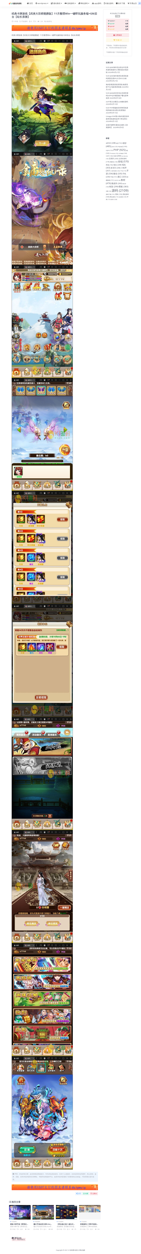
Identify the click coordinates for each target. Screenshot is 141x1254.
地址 (117, 165)
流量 (108, 191)
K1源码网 (71, 1250)
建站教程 (56, 3)
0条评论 (49, 21)
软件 (114, 199)
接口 (122, 176)
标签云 (77, 1250)
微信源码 (109, 3)
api (119, 143)
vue (117, 155)
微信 (117, 173)
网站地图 (82, 1250)
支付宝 (117, 180)
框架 (113, 186)
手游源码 (24, 21)
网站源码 (84, 3)
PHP (119, 150)
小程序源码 (115, 171)
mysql (122, 146)
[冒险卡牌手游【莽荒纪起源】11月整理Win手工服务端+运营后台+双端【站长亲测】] (20, 1212)
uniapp (123, 153)
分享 (79, 1193)
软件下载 (121, 3)
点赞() (94, 1193)
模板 (123, 186)
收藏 (86, 1193)
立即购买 (118, 35)
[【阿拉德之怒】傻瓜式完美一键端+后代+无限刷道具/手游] (66, 1212)
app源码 (98, 3)
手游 (113, 177)
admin (111, 143)
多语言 (116, 168)
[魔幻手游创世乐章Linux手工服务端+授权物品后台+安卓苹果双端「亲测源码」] (43, 1212)
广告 (123, 171)
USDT (109, 156)
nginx (109, 150)
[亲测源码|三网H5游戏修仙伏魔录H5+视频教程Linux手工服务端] (90, 1212)
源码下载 (110, 194)
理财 (118, 194)
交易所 (113, 158)
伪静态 (114, 162)
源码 (120, 190)
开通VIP (119, 40)
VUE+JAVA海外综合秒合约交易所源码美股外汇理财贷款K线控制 (117, 69)
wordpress (42, 3)
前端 (123, 161)
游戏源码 (70, 3)
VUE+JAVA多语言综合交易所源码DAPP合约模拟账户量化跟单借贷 (117, 95)
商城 (109, 165)
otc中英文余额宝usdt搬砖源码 (117, 102)
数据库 (117, 183)
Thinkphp (114, 153)
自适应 (123, 197)
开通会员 (133, 3)
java (115, 147)
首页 (31, 3)
